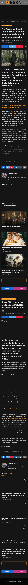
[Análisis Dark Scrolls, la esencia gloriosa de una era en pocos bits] (14, 532)
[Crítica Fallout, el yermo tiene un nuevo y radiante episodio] (14, 261)
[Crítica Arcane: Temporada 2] (14, 218)
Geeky (18, 581)
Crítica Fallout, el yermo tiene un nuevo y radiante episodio (12, 271)
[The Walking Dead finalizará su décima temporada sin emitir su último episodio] (14, 58)
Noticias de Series (7, 25)
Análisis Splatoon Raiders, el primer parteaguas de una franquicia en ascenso (13, 495)
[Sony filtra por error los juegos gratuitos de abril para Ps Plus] (14, 328)
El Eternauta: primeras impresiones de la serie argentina (13, 205)
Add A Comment (14, 280)
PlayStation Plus (15, 451)
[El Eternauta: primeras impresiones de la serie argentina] (14, 195)
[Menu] (2, 2)
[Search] (26, 2)
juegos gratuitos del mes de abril (16, 418)
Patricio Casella (10, 40)
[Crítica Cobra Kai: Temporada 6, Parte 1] (14, 239)
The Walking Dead (6, 161)
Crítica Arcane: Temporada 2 (11, 226)
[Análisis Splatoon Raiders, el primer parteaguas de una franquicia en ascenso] (14, 485)
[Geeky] (14, 2)
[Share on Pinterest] (19, 46)
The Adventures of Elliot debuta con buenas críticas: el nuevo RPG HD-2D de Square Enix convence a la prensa (13, 552)
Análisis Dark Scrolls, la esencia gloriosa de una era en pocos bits (13, 542)
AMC (13, 113)
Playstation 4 (5, 451)
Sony (22, 451)
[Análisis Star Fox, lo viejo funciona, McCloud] (14, 509)
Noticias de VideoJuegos (8, 298)
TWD (14, 161)
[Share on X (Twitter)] (12, 46)
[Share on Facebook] (5, 46)
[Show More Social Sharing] (25, 46)
